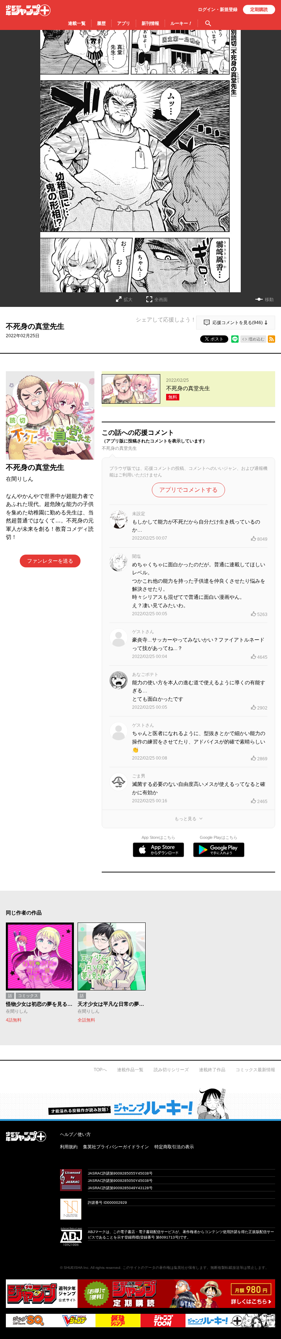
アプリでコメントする (188, 490)
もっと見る (185, 818)
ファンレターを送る (50, 561)
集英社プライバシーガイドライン (116, 1146)
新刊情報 (150, 23)
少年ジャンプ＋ (28, 10)
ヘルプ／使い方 (75, 1134)
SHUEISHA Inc (76, 1268)
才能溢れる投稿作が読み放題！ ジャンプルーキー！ (140, 1103)
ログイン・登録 (217, 9)
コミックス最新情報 (255, 1069)
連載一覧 (77, 23)
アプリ (123, 23)
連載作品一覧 (130, 1069)
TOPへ (100, 1069)
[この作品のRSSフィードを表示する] (271, 339)
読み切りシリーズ (171, 1069)
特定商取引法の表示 (174, 1146)
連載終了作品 (212, 1069)
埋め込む (256, 339)
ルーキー (181, 23)
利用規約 (69, 1146)
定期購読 (259, 9)
